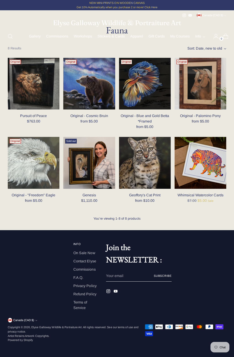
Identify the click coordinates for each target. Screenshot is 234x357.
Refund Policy (84, 294)
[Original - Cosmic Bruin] (89, 83)
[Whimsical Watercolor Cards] (200, 163)
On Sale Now (84, 253)
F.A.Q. (78, 278)
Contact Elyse (84, 261)
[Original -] (33, 163)
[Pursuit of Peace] (33, 83)
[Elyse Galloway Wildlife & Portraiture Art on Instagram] (184, 15)
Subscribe (163, 275)
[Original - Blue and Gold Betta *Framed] (145, 83)
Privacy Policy (85, 286)
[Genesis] (89, 163)
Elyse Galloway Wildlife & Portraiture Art (56, 327)
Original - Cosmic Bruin (89, 116)
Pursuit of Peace (33, 116)
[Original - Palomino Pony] (200, 83)
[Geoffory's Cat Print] (145, 163)
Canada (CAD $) (212, 15)
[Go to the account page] (214, 36)
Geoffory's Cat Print (144, 195)
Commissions (84, 269)
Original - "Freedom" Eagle (33, 195)
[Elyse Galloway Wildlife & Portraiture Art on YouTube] (190, 15)
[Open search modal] (10, 36)
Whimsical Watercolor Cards (200, 195)
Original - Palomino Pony (200, 116)
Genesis (89, 195)
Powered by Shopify (20, 340)
